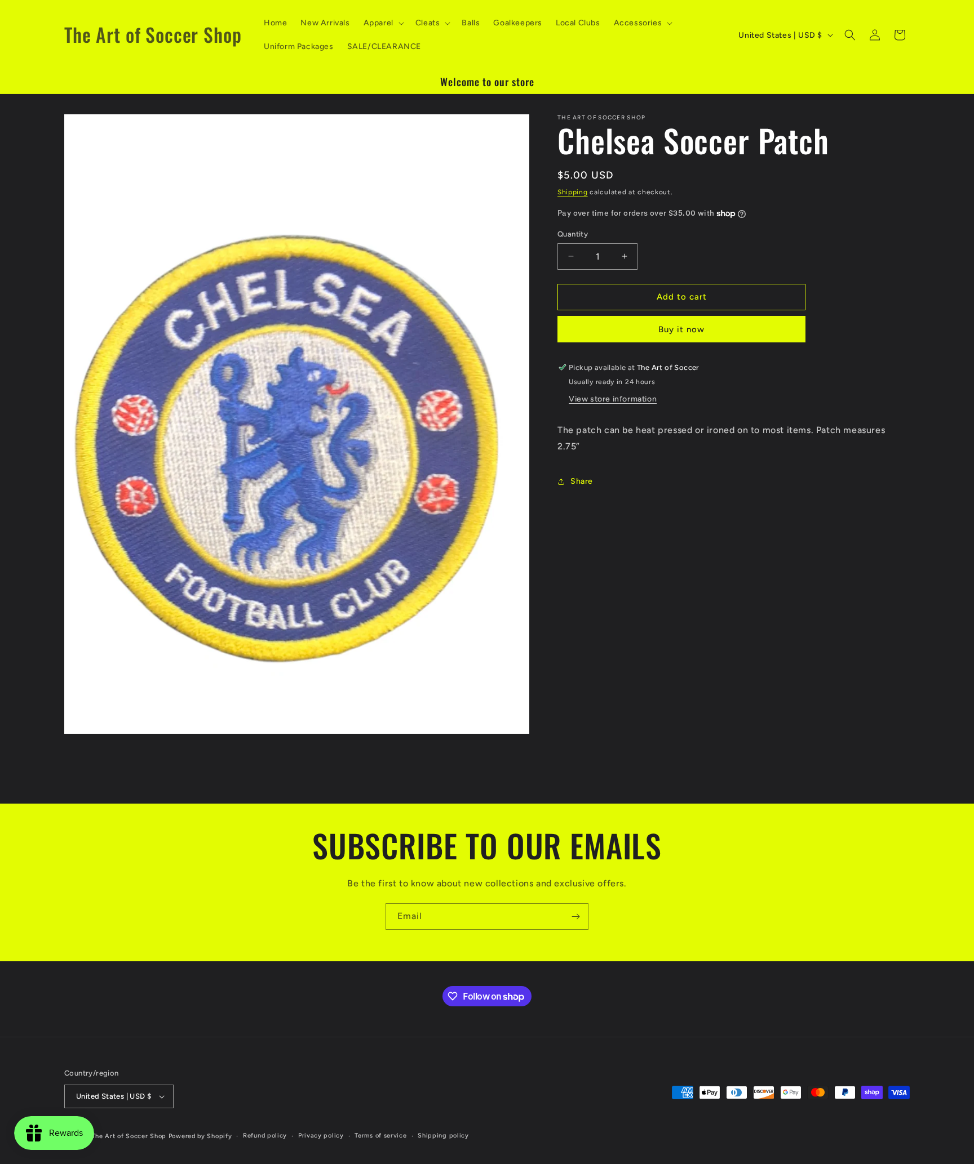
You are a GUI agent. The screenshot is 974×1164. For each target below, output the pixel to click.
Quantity (572, 234)
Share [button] (581, 481)
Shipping (572, 192)
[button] (383, 23)
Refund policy (265, 1135)
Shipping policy (443, 1135)
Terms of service (380, 1135)
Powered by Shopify (200, 1136)
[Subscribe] (575, 916)
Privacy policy (321, 1135)
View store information (613, 399)
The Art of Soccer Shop (129, 1136)
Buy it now (681, 329)
